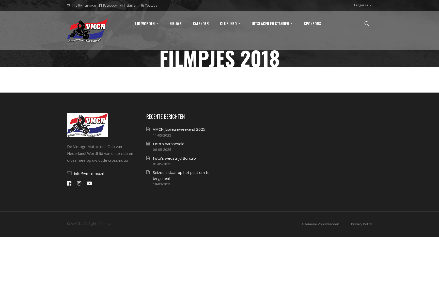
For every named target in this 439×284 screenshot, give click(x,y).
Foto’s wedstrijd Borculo (174, 158)
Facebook (110, 5)
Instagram (131, 5)
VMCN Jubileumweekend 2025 (179, 129)
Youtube (151, 5)
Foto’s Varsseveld (168, 143)
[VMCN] (87, 30)
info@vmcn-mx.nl (84, 5)
